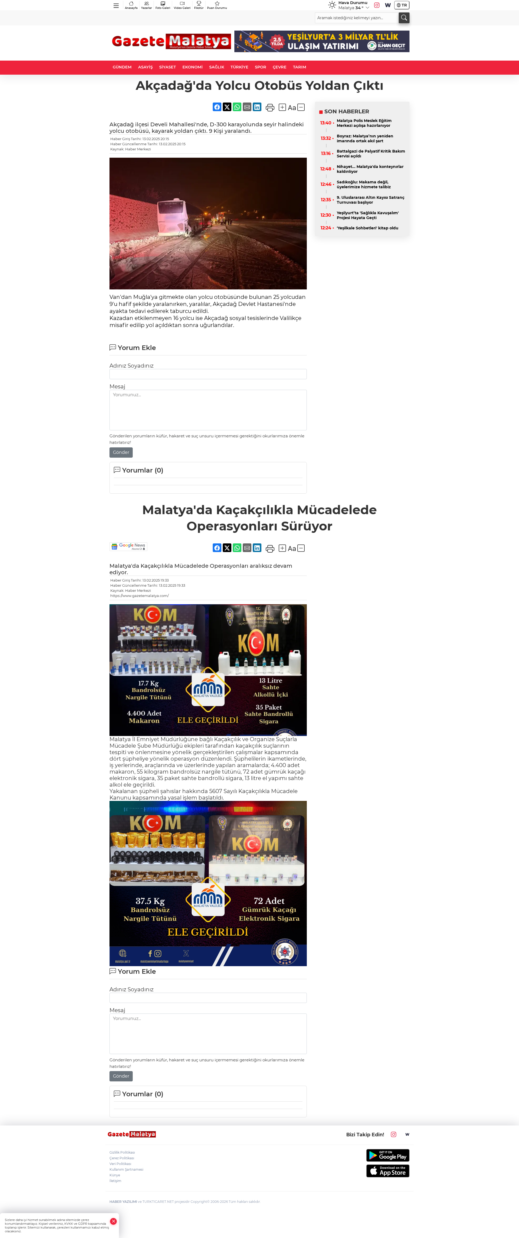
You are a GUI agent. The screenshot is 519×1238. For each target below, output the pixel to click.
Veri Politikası (120, 1164)
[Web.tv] (388, 5)
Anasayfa (131, 8)
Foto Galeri (162, 8)
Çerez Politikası (121, 1158)
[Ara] (404, 17)
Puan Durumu (217, 8)
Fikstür (199, 8)
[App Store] (375, 1170)
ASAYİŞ (145, 67)
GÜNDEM (122, 67)
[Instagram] (377, 5)
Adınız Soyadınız (131, 365)
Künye (114, 1175)
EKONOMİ (192, 67)
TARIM (299, 67)
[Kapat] (113, 1221)
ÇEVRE (280, 67)
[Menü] (116, 4)
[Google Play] (375, 1155)
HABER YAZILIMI (123, 1202)
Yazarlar (146, 8)
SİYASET (167, 67)
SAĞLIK (216, 67)
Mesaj (117, 386)
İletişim (115, 1181)
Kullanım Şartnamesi (126, 1169)
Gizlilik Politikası (122, 1152)
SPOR (260, 67)
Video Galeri (182, 8)
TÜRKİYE (239, 67)
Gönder (121, 452)
